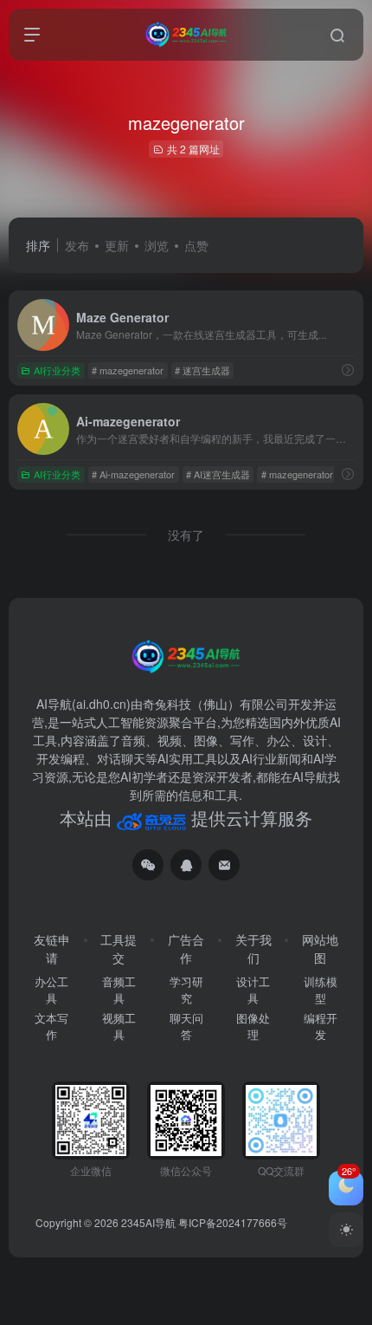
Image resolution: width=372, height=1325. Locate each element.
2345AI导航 (148, 1222)
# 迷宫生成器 (202, 370)
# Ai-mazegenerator (133, 474)
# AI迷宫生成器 (218, 474)
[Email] (224, 864)
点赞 (196, 245)
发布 (77, 245)
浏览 (156, 245)
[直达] (348, 370)
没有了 (186, 534)
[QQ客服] (186, 864)
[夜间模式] (346, 1229)
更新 (117, 245)
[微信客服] (148, 864)
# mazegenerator (128, 370)
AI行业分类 (57, 370)
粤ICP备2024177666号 (232, 1222)
